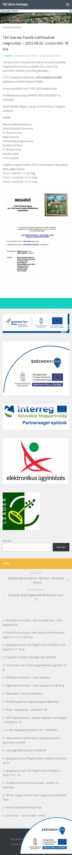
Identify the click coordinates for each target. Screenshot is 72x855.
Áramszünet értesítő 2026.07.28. (24, 807)
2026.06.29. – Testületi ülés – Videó (25, 815)
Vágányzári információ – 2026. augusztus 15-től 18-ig (35, 685)
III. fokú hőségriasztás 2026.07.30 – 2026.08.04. (32, 730)
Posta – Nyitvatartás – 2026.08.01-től (26, 709)
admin (9, 55)
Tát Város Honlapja (15, 4)
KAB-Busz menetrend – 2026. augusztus (28, 677)
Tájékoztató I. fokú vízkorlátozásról (24, 693)
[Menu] (67, 4)
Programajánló (12, 27)
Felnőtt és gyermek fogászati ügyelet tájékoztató (32, 701)
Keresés (7, 540)
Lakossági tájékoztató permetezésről (26, 750)
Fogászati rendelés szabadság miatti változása (31, 657)
